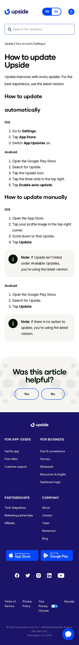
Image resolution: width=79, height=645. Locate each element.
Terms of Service (10, 604)
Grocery (45, 459)
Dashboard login (50, 482)
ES (56, 11)
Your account (24, 43)
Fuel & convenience (52, 451)
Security (69, 601)
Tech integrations (15, 507)
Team (45, 523)
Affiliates (10, 523)
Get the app (12, 451)
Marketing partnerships (19, 515)
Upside (9, 43)
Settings (39, 43)
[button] (71, 11)
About (45, 507)
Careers (47, 515)
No (53, 394)
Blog (45, 538)
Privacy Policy (27, 604)
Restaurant (46, 466)
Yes (26, 394)
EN (47, 11)
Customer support (16, 466)
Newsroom (49, 530)
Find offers (11, 459)
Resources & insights (53, 474)
